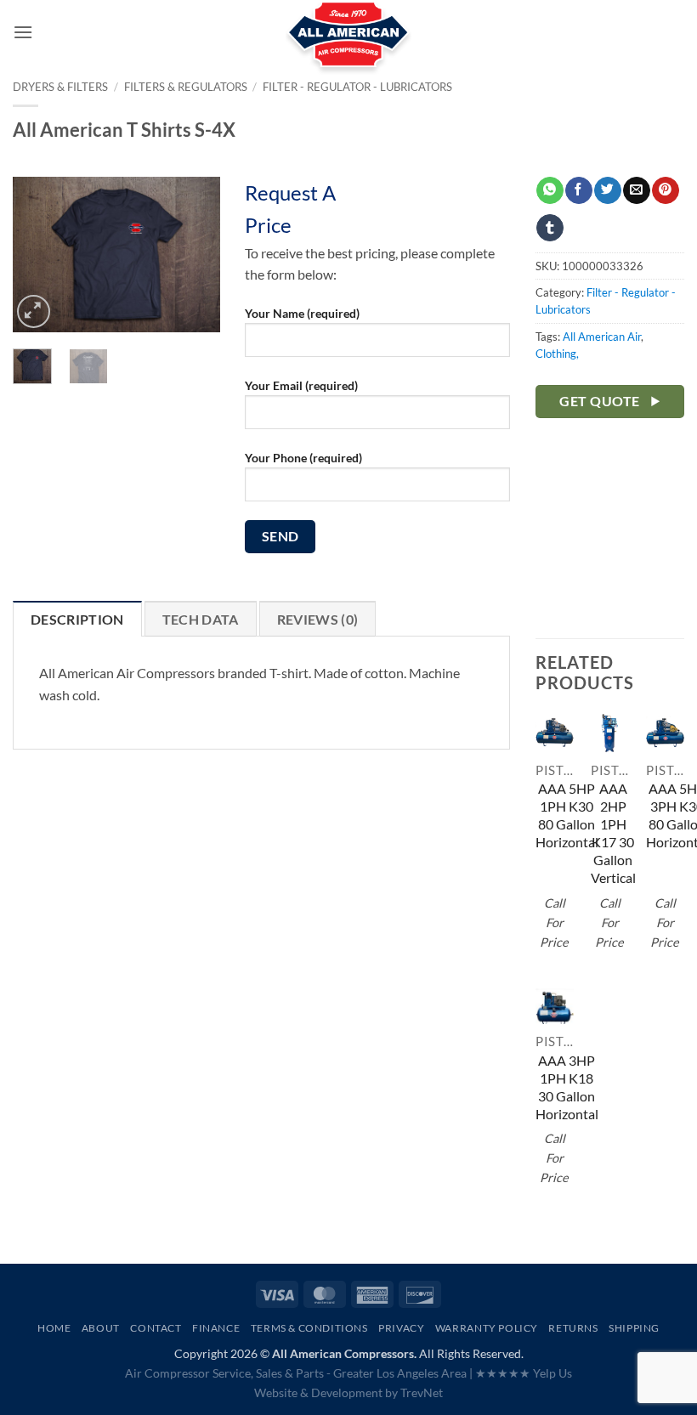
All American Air (602, 336)
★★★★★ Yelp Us (523, 1373)
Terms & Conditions (309, 1328)
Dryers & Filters (60, 86)
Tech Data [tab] (200, 619)
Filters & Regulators (185, 86)
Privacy (401, 1328)
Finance (216, 1328)
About (101, 1328)
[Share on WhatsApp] (549, 190)
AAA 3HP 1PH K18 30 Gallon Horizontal (567, 1087)
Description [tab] (77, 619)
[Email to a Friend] (636, 190)
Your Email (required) (301, 385)
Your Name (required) (302, 313)
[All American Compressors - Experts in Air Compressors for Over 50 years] (349, 42)
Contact (155, 1328)
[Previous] (38, 255)
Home (54, 1328)
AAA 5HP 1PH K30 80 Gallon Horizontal (567, 815)
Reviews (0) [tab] (318, 619)
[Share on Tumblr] (549, 227)
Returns (573, 1328)
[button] (23, 32)
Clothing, (557, 353)
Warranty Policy (486, 1328)
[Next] (193, 255)
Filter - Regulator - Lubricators (357, 86)
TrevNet (421, 1392)
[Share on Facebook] (578, 190)
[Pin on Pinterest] (665, 190)
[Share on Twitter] (607, 190)
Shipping (634, 1328)
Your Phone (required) (303, 457)
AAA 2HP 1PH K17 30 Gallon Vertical (613, 833)
